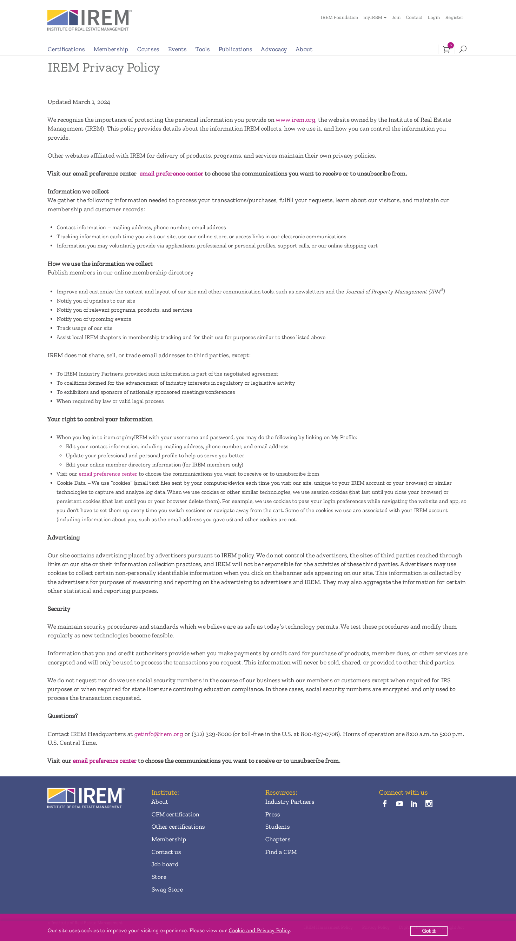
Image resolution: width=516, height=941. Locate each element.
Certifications (66, 49)
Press (272, 814)
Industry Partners (289, 802)
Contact (414, 17)
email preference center (171, 173)
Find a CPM (281, 852)
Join (396, 17)
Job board (164, 864)
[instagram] (429, 804)
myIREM (372, 17)
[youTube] (399, 804)
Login (434, 17)
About (304, 49)
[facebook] (384, 804)
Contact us (166, 852)
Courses (148, 49)
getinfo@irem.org (158, 734)
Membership (110, 49)
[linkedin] (414, 804)
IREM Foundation (339, 17)
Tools (202, 49)
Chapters (277, 839)
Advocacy (274, 49)
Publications (235, 49)
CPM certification (175, 814)
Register (454, 17)
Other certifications (178, 826)
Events (177, 49)
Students (277, 826)
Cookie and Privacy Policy (259, 930)
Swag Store (167, 889)
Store (158, 877)
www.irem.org (295, 120)
